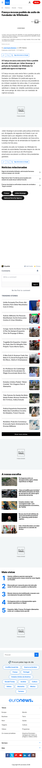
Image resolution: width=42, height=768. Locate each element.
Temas (4, 708)
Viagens (4, 725)
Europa (4, 712)
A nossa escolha (11, 474)
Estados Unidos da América (21, 677)
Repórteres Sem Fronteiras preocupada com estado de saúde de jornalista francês (16, 179)
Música (32, 686)
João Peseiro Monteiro (9, 48)
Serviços (5, 743)
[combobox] (21, 655)
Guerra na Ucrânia (30, 667)
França (20, 7)
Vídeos (4, 729)
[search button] (36, 655)
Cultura (34, 682)
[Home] (2, 7)
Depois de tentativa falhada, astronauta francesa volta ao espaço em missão (18, 172)
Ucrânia (23, 682)
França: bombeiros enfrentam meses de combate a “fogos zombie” (18, 185)
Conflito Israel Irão (11, 667)
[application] (21, 30)
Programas (25, 729)
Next (3, 721)
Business (4, 716)
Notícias (7, 7)
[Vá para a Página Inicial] (7, 2)
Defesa (9, 686)
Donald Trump (10, 682)
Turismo (21, 691)
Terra (24, 716)
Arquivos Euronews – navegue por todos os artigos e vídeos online (29, 735)
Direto (36, 2)
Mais (3, 748)
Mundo (14, 7)
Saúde (24, 721)
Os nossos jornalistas (8, 733)
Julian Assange (20, 193)
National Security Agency (13, 198)
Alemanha (20, 686)
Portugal (26, 672)
